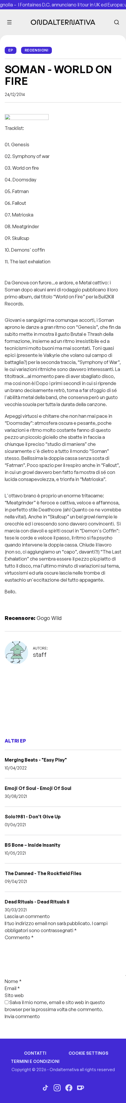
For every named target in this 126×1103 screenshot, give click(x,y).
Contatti (35, 1053)
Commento (19, 937)
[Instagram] (57, 1087)
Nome (13, 981)
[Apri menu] (9, 22)
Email (12, 988)
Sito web (14, 995)
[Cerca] (116, 22)
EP (10, 50)
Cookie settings (88, 1053)
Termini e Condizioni (35, 1061)
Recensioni (36, 50)
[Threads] (45, 1087)
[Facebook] (68, 1087)
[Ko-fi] (80, 1087)
